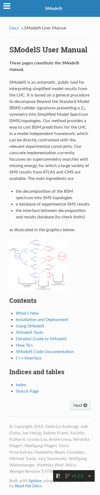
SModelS (53, 8)
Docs (14, 27)
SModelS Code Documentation (45, 351)
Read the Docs (28, 485)
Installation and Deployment (42, 319)
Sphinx (35, 480)
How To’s (24, 344)
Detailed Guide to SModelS (41, 338)
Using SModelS (30, 325)
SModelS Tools (29, 332)
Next (78, 405)
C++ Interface (28, 357)
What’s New (27, 312)
